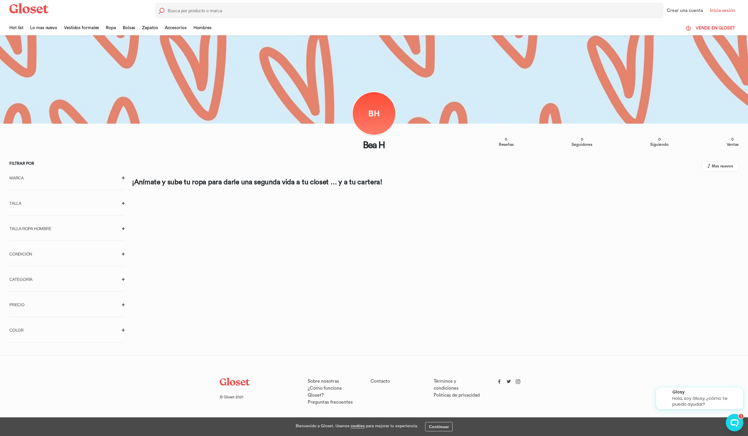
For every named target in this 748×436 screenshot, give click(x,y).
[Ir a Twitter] (509, 380)
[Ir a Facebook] (499, 380)
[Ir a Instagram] (518, 380)
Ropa (111, 28)
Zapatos (150, 28)
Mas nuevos (722, 166)
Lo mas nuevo (43, 28)
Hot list (16, 28)
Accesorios (176, 28)
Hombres (202, 28)
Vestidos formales (81, 28)
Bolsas (129, 28)
